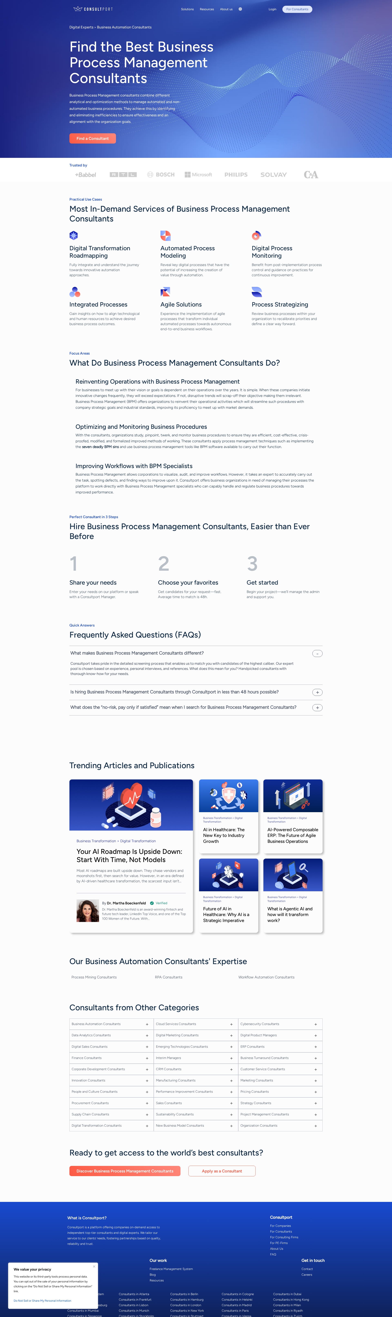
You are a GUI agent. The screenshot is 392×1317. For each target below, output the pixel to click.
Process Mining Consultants (94, 977)
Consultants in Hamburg (187, 1299)
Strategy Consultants (256, 1103)
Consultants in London (185, 1305)
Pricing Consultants (255, 1092)
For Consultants (281, 1231)
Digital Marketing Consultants (177, 1035)
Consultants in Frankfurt (135, 1299)
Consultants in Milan (287, 1305)
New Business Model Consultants (180, 1125)
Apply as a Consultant (222, 1171)
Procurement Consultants (90, 1103)
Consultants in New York (187, 1311)
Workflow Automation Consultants (266, 977)
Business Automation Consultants (124, 27)
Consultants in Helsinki (237, 1299)
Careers (307, 1275)
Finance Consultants (86, 1058)
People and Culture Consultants (94, 1092)
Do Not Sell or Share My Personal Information (42, 1300)
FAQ (273, 1254)
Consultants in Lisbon (133, 1305)
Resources (157, 1280)
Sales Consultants (169, 1103)
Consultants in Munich (134, 1311)
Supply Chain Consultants (90, 1114)
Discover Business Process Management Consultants (125, 1171)
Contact (307, 1269)
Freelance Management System (171, 1269)
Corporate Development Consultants (98, 1069)
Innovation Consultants (88, 1080)
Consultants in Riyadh (288, 1311)
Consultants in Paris (235, 1311)
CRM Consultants (168, 1069)
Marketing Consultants (257, 1080)
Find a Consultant (93, 138)
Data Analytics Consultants (91, 1035)
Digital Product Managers (259, 1035)
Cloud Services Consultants (176, 1024)
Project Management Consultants (265, 1114)
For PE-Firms (279, 1243)
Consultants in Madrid (237, 1305)
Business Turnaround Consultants (264, 1058)
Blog (153, 1275)
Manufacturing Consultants (175, 1080)
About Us (276, 1249)
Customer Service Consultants (263, 1069)
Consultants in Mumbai (83, 1311)
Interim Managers (168, 1058)
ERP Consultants (252, 1047)
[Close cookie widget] (94, 1266)
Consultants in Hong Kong (291, 1299)
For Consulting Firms (284, 1237)
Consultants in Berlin (184, 1294)
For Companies (280, 1226)
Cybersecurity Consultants (260, 1024)
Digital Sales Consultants (89, 1047)
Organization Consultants (259, 1125)
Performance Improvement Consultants (184, 1092)
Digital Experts (81, 27)
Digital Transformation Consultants (96, 1125)
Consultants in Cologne (238, 1294)
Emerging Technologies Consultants (182, 1047)
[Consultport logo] (98, 8)
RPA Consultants (168, 977)
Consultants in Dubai (287, 1294)
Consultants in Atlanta (134, 1294)
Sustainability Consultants (175, 1114)
